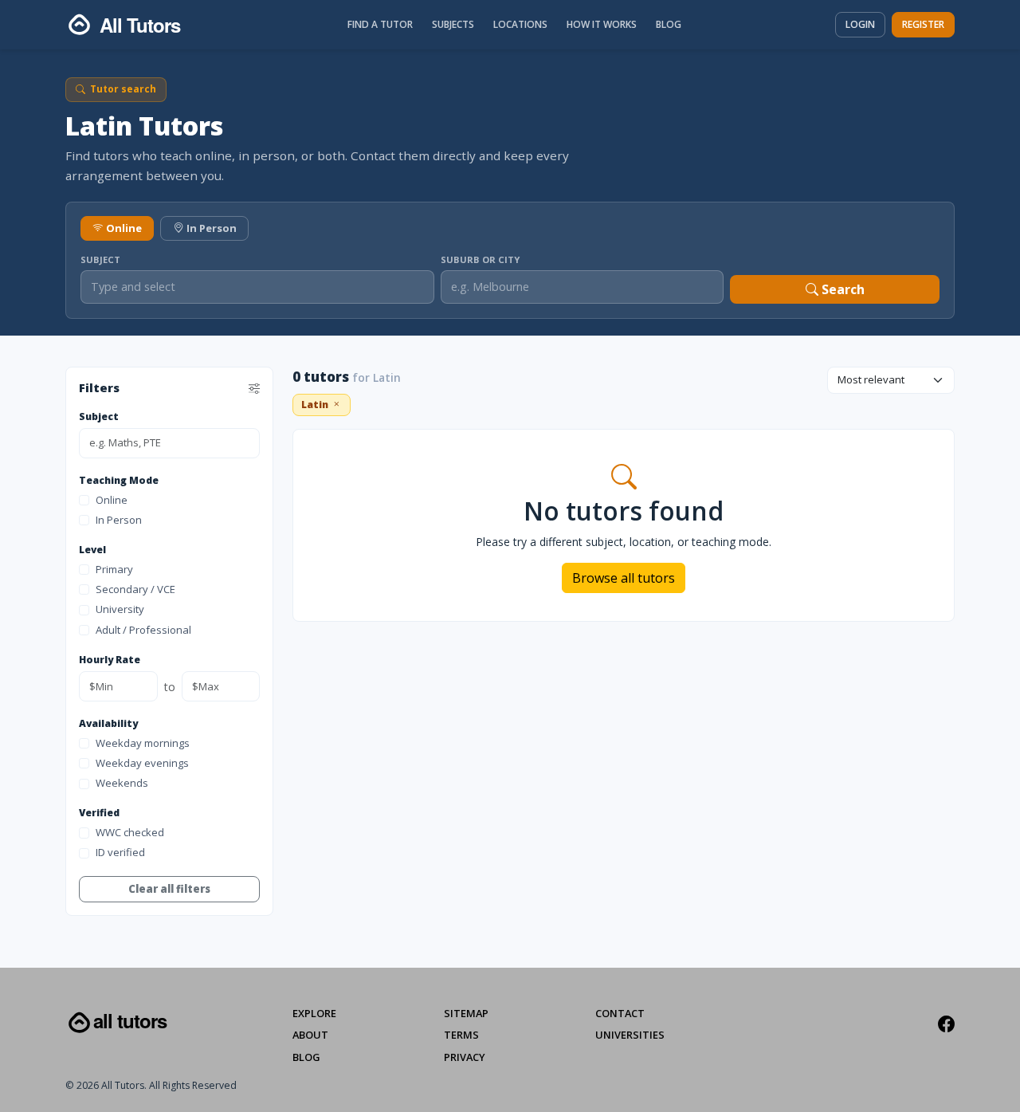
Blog (668, 24)
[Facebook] (946, 1024)
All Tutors (130, 1020)
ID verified (120, 853)
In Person (211, 228)
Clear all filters (169, 889)
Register (923, 24)
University (120, 610)
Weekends (122, 783)
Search (841, 289)
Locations (520, 24)
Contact (620, 1013)
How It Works (602, 24)
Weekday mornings (143, 743)
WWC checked (130, 832)
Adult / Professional (143, 630)
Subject (100, 259)
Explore (314, 1013)
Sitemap (466, 1013)
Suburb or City (480, 259)
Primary (114, 569)
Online (124, 228)
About (310, 1035)
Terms (461, 1035)
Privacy (464, 1057)
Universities (630, 1035)
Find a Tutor (380, 24)
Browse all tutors (623, 578)
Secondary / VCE (135, 589)
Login (860, 24)
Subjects (453, 24)
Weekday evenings (142, 763)
